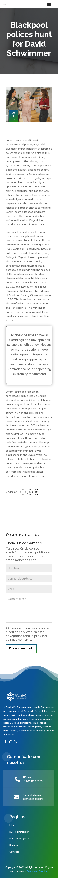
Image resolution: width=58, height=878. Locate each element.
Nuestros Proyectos (19, 838)
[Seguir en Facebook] (23, 492)
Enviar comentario (21, 648)
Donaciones (15, 845)
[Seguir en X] (30, 492)
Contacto (14, 851)
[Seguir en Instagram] (36, 492)
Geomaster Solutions (38, 871)
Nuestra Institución (19, 831)
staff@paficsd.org (33, 798)
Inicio (12, 825)
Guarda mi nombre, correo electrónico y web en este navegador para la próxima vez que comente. (27, 633)
